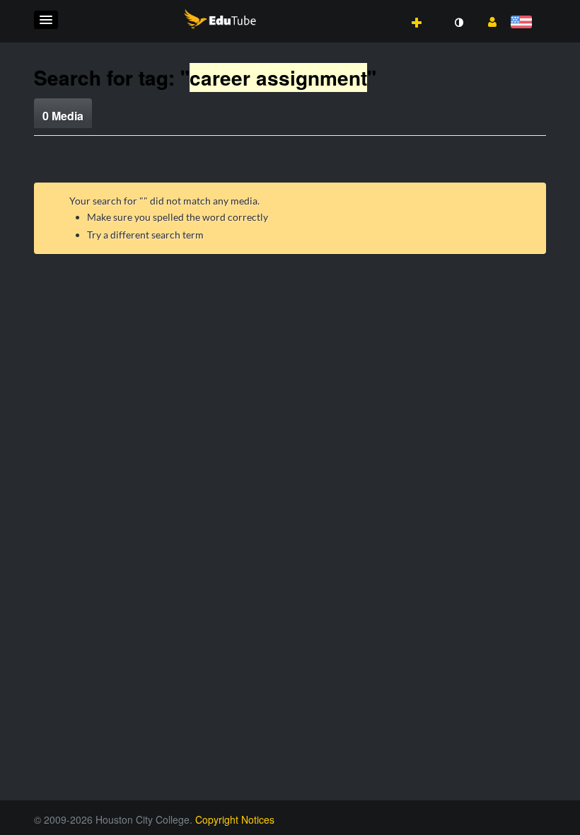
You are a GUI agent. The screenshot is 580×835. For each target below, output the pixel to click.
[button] (46, 20)
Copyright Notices (234, 819)
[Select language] (523, 23)
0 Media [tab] (62, 116)
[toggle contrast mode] (458, 22)
